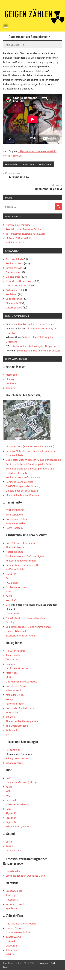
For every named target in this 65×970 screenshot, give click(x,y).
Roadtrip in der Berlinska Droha (23, 229)
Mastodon (11, 374)
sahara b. (11, 716)
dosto (9, 786)
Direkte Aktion (14, 927)
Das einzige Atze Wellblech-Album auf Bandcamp (33, 459)
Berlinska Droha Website (19, 481)
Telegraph (11, 949)
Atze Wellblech (14, 258)
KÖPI (8, 791)
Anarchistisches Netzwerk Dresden (25, 617)
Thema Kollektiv (15, 547)
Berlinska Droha (14, 263)
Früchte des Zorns (16, 685)
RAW (8, 808)
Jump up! (11, 895)
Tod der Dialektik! (15, 242)
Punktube (11, 383)
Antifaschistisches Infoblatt (21, 923)
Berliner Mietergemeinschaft (22, 564)
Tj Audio (10, 845)
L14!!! (9, 604)
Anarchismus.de (15, 551)
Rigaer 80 (11, 813)
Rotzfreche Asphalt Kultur (20, 707)
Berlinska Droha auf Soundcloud (23, 477)
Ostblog (10, 622)
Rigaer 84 (11, 817)
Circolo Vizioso (14, 267)
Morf (8, 677)
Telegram (11, 387)
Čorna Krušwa (13, 659)
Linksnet (10, 941)
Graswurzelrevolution (18, 932)
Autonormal (12, 899)
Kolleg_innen (45, 164)
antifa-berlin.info (15, 569)
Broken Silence (14, 890)
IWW (8, 591)
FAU (8, 578)
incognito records (15, 903)
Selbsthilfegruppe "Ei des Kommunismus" (29, 626)
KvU (8, 795)
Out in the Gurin (36, 875)
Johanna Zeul (13, 690)
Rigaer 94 (11, 821)
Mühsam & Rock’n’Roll (18, 237)
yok (8, 734)
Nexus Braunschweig (17, 804)
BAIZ (8, 777)
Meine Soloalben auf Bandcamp (23, 494)
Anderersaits (13, 654)
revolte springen (15, 703)
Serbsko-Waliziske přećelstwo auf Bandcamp (31, 450)
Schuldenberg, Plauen (18, 826)
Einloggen (43, 962)
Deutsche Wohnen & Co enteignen (25, 556)
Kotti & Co (11, 600)
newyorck (11, 799)
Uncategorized (14, 307)
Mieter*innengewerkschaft (21, 560)
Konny (9, 699)
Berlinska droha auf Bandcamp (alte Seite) (29, 464)
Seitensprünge (14, 298)
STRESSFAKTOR (15, 510)
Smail (9, 841)
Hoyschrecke (13, 871)
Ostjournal (11, 945)
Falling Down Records (18, 758)
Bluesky (10, 378)
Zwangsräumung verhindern (21, 635)
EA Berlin (11, 573)
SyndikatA (11, 908)
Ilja (24, 44)
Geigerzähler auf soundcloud (22, 490)
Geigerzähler (28, 164)
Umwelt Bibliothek (16, 631)
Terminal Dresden (16, 523)
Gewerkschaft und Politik (20, 280)
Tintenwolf (12, 729)
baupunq (10, 663)
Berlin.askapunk (14, 514)
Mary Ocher (12, 712)
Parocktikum (13, 749)
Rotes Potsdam (14, 527)
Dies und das (11, 164)
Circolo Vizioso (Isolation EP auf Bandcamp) (30, 446)
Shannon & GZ (14, 303)
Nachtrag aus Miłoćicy (18, 224)
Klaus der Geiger (15, 694)
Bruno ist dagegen (16, 875)
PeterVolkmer (13, 850)
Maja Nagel (12, 672)
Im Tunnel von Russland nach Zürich (25, 233)
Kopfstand (11, 294)
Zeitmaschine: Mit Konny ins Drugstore (34, 346)
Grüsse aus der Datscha (19, 285)
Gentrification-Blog (16, 586)
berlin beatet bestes (17, 668)
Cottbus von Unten (16, 518)
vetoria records (14, 762)
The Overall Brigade (17, 725)
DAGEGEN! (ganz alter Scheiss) (23, 486)
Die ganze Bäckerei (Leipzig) (21, 782)
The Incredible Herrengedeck (22, 721)
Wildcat (10, 954)
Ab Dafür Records (15, 650)
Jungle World (13, 936)
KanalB (9, 595)
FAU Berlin (12, 582)
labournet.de (13, 613)
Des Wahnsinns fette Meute (21, 681)
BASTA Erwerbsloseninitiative (22, 542)
